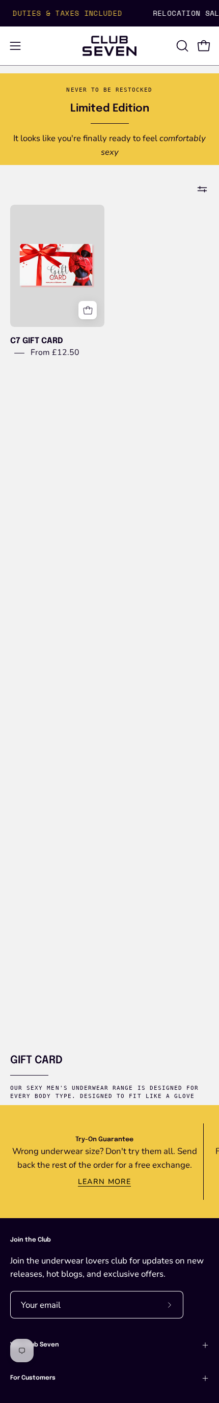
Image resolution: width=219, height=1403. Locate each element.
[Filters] (202, 189)
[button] (181, 46)
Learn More (104, 1181)
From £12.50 (55, 352)
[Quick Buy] (87, 310)
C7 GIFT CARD (36, 341)
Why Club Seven (34, 1345)
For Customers (33, 1378)
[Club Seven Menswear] (109, 46)
